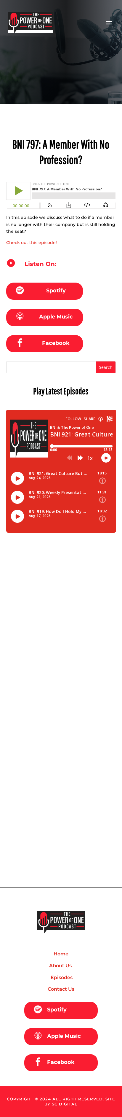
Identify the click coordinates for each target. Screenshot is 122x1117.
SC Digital (64, 1104)
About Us (61, 965)
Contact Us (61, 989)
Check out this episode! (31, 242)
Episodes (61, 977)
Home (61, 954)
